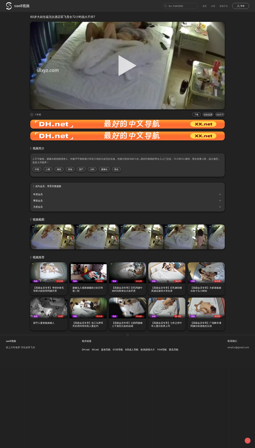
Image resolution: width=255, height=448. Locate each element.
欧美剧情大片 (148, 349)
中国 (37, 169)
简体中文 (224, 6)
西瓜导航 (173, 349)
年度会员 (38, 194)
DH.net (86, 349)
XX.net (95, 349)
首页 (204, 6)
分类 (213, 6)
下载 (196, 114)
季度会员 (38, 200)
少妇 (92, 169)
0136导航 (118, 349)
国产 (81, 169)
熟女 (116, 169)
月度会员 (38, 206)
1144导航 (162, 349)
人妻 (48, 169)
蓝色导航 (106, 349)
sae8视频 (22, 6)
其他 (70, 169)
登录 (242, 6)
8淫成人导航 (131, 349)
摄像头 (104, 169)
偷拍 (59, 169)
